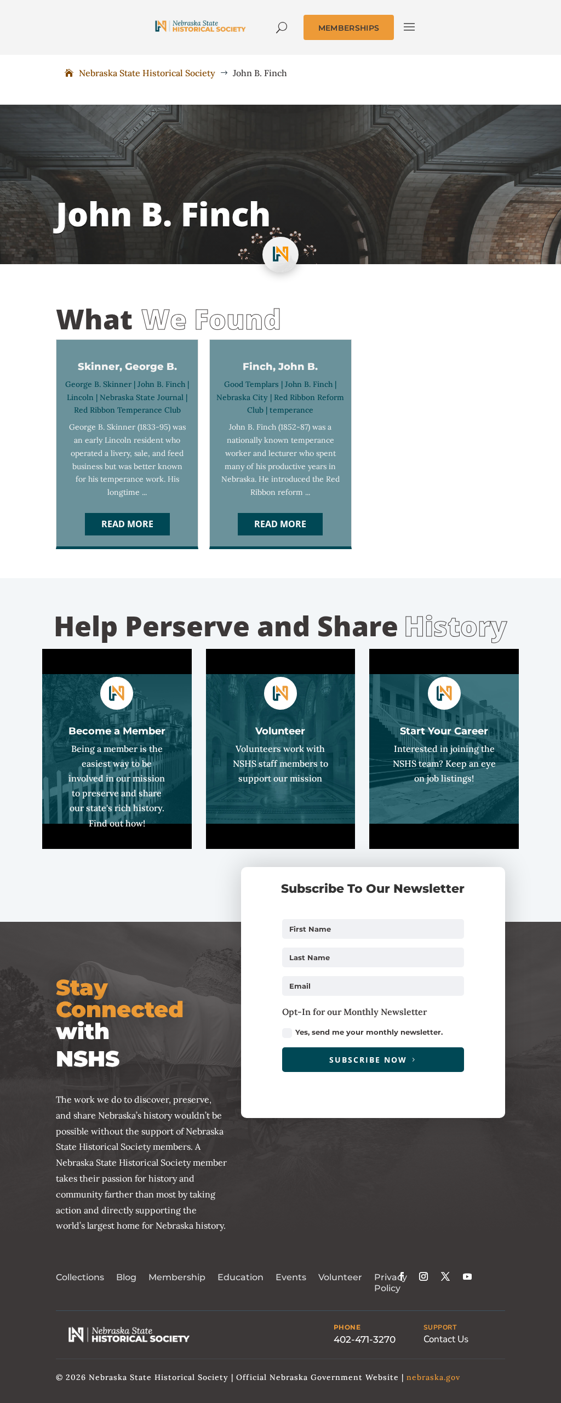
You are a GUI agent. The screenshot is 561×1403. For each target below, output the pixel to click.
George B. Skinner (98, 384)
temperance (291, 410)
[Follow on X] (445, 1276)
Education (240, 1277)
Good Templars (251, 384)
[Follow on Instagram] (423, 1276)
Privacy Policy (390, 1283)
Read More (127, 524)
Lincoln (80, 397)
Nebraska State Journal (142, 397)
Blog (126, 1277)
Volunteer (340, 1277)
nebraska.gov (433, 1377)
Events (291, 1277)
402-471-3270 (365, 1339)
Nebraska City (242, 397)
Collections (80, 1277)
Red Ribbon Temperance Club (127, 410)
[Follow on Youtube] (467, 1276)
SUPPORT (440, 1327)
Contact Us (445, 1339)
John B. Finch (161, 384)
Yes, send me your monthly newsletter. (369, 1032)
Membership (176, 1277)
